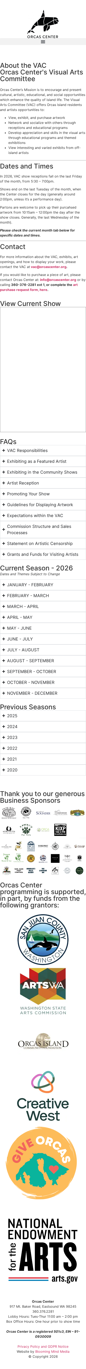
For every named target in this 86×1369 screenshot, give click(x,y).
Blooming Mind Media (52, 1351)
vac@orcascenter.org (48, 267)
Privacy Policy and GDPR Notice (43, 1346)
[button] (43, 41)
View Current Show (30, 303)
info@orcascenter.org (58, 280)
